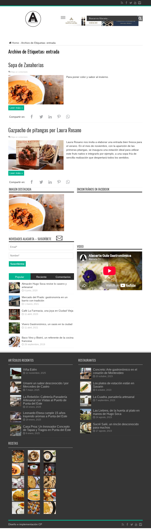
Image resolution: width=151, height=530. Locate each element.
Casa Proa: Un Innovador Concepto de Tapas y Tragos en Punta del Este (47, 428)
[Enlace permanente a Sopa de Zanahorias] (36, 103)
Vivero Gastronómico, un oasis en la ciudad (47, 324)
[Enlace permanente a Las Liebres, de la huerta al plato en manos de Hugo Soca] (85, 418)
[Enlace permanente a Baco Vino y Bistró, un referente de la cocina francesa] (14, 346)
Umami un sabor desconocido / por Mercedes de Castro (46, 384)
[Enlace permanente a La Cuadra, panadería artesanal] (85, 405)
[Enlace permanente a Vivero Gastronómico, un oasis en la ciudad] (14, 332)
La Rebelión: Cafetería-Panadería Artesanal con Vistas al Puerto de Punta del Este (45, 400)
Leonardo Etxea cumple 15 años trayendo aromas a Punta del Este (45, 414)
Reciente (41, 276)
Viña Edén (30, 369)
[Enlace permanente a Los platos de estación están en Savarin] (85, 391)
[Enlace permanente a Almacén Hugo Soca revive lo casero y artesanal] (14, 292)
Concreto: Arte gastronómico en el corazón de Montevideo (115, 371)
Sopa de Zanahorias (26, 65)
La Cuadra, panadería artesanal (113, 396)
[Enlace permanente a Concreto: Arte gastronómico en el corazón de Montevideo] (85, 378)
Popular (19, 276)
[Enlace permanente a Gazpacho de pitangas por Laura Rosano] (36, 168)
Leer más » (16, 107)
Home (15, 42)
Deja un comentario (19, 72)
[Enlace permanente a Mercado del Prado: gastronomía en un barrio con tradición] (14, 305)
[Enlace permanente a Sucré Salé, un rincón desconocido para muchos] (85, 432)
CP (40, 524)
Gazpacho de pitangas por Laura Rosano (44, 130)
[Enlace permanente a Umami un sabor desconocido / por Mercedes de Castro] (15, 391)
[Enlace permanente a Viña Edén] (15, 378)
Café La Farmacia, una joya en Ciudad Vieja (47, 310)
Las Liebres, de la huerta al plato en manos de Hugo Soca (116, 412)
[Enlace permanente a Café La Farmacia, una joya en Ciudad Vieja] (14, 319)
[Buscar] (140, 18)
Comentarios (63, 276)
